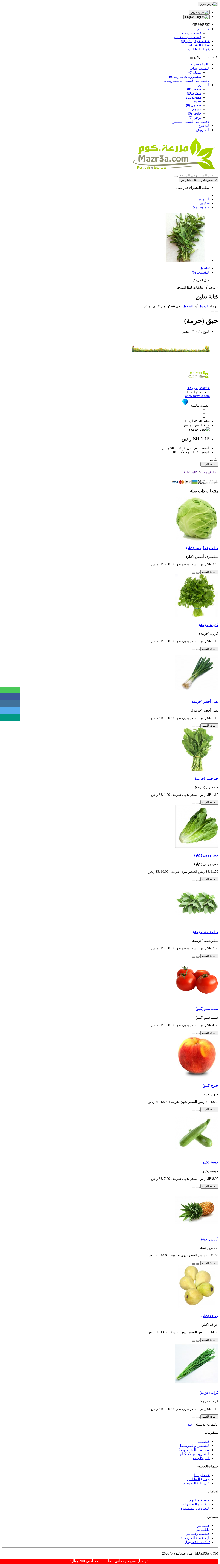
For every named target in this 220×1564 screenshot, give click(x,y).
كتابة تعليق (190, 472)
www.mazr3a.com (197, 396)
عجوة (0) (195, 101)
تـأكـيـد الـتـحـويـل (197, 1542)
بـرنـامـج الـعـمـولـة (196, 1504)
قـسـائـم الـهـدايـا (197, 1500)
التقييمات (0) (201, 272)
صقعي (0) (194, 89)
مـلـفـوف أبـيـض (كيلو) (202, 548)
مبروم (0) (194, 109)
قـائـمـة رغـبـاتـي (198, 1534)
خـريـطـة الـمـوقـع (196, 1483)
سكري (205, 203)
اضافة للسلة (209, 464)
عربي (194, 12)
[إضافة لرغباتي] (216, 311)
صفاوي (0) (193, 105)
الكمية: (213, 460)
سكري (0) (194, 93)
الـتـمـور (204, 85)
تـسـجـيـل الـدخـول (187, 37)
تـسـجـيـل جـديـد (189, 33)
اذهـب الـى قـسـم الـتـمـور (191, 121)
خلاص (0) (194, 113)
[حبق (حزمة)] (185, 261)
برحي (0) (195, 117)
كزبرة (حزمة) (208, 625)
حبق (190, 1424)
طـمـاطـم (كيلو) (207, 1009)
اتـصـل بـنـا (202, 1475)
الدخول (204, 306)
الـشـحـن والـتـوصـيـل (194, 1445)
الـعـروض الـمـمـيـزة (195, 1508)
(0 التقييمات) (209, 472)
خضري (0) (193, 97)
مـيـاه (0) (194, 72)
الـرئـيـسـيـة (199, 64)
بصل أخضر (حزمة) (205, 701)
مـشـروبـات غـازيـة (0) (185, 76)
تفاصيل (204, 268)
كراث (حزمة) (209, 1393)
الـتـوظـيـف (201, 1458)
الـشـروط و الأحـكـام (195, 1454)
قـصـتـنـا (203, 1441)
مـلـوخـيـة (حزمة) (205, 932)
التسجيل (188, 306)
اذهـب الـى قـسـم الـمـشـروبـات (186, 80)
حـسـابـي (203, 1525)
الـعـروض (203, 130)
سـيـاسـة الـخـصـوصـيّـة (193, 1450)
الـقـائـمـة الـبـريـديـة (195, 1538)
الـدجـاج (204, 125)
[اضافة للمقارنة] (212, 311)
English (190, 17)
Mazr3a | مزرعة (198, 388)
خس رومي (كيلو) (206, 855)
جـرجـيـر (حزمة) (206, 778)
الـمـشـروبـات (200, 68)
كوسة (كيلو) (210, 1162)
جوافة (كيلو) (209, 1316)
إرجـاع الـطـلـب (198, 1479)
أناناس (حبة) (209, 1239)
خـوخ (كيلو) (210, 1085)
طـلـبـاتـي (203, 1529)
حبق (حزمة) (201, 207)
